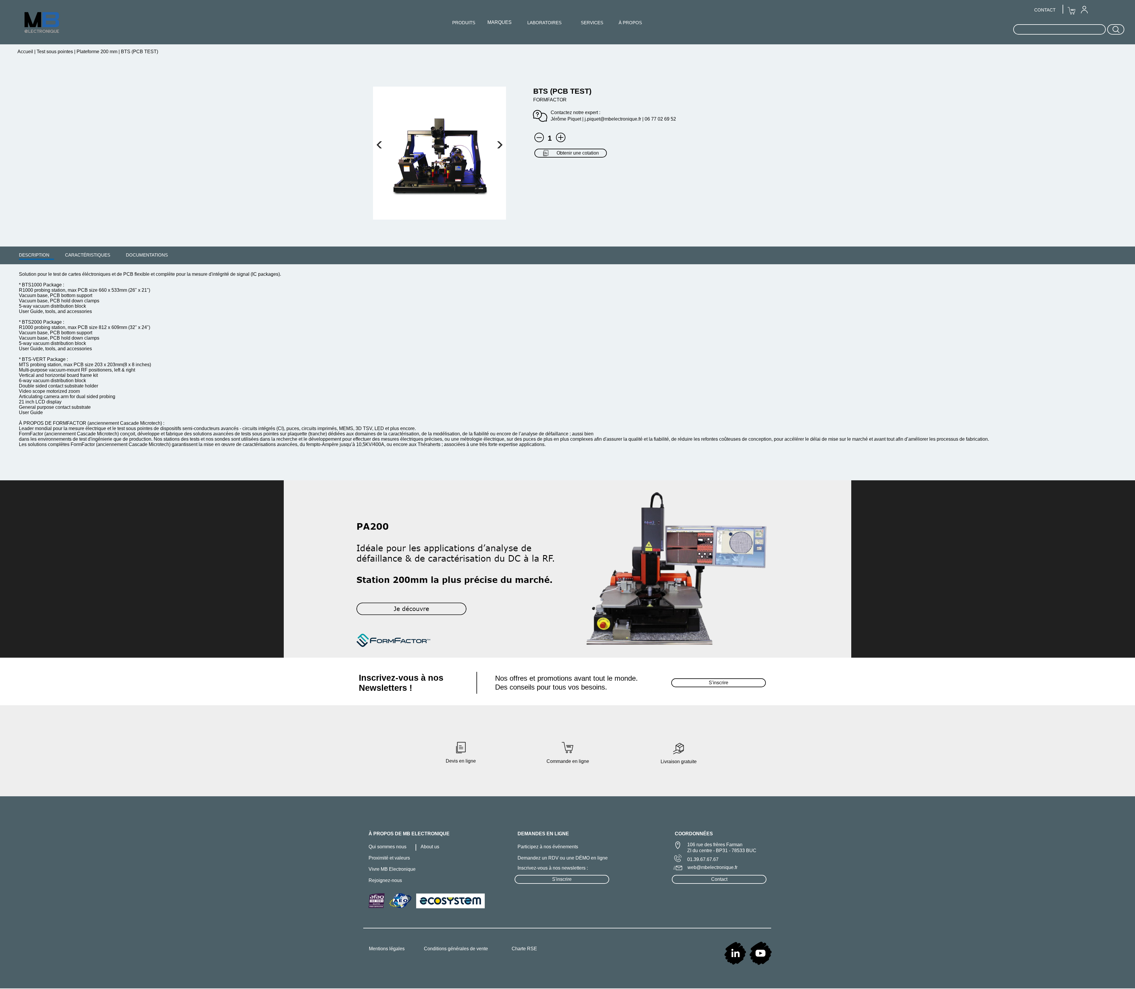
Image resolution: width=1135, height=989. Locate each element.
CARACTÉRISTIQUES (87, 254)
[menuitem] (34, 255)
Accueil (25, 51)
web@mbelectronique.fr (712, 867)
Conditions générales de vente (456, 948)
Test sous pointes (54, 51)
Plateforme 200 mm (97, 51)
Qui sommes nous (387, 846)
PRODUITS (463, 22)
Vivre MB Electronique (392, 869)
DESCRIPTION (34, 254)
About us (430, 846)
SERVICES (592, 22)
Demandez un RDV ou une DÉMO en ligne (563, 857)
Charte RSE (524, 948)
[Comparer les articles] (560, 137)
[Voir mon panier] (379, 144)
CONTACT (1044, 9)
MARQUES (499, 22)
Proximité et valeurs (389, 857)
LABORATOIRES (544, 22)
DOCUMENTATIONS (147, 254)
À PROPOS (630, 22)
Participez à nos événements (548, 846)
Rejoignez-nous (385, 880)
